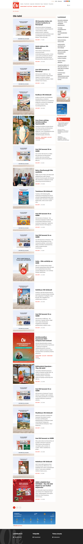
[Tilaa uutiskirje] (63, 93)
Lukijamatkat (32, 4)
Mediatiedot (46, 4)
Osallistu (22, 4)
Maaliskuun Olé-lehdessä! (63, 37)
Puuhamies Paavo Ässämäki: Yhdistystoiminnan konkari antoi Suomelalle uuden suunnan (63, 76)
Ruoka (39, 6)
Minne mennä (23, 6)
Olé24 (56, 1)
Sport (43, 6)
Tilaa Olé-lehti (26, 4)
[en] (66, 1)
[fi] (64, 1)
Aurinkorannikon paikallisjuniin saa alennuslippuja (61, 46)
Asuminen (35, 6)
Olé (13, 11)
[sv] (69, 1)
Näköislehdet (37, 4)
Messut (42, 4)
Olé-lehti (53, 1)
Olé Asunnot (60, 1)
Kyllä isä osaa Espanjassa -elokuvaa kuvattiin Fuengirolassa (63, 52)
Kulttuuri (29, 6)
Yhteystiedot (51, 4)
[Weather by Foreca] (17, 525)
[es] (67, 1)
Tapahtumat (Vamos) (39, 138)
